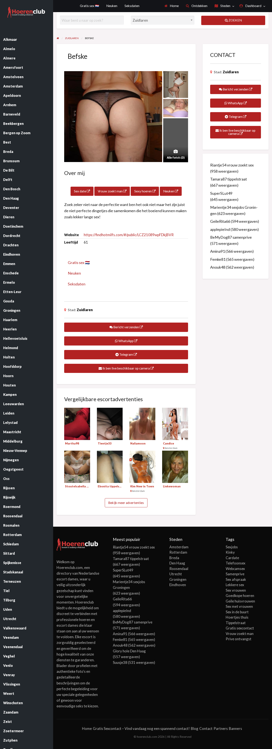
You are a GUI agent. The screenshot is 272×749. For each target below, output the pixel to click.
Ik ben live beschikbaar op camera (126, 368)
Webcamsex (235, 568)
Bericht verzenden (126, 327)
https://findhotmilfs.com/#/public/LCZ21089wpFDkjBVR (129, 235)
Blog (194, 728)
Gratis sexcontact (240, 628)
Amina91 (217, 251)
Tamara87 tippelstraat (228, 179)
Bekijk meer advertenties (126, 503)
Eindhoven (177, 585)
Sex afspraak (236, 579)
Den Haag (177, 563)
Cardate (232, 558)
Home (174, 6)
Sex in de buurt (237, 612)
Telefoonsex (235, 563)
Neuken (111, 6)
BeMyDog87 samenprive (231, 237)
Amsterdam (178, 547)
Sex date (80, 191)
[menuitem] (172, 6)
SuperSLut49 (221, 193)
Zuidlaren (85, 310)
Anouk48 (217, 267)
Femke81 (217, 259)
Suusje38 (120, 662)
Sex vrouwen (236, 590)
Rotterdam (178, 552)
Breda (174, 558)
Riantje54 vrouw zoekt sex (232, 165)
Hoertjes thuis (237, 617)
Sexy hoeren (143, 191)
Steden (225, 6)
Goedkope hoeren (240, 595)
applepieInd (220, 229)
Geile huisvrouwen (240, 601)
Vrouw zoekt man (110, 191)
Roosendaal (178, 568)
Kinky (230, 552)
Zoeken (235, 20)
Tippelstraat (236, 623)
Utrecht (175, 574)
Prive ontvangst (238, 639)
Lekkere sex (235, 585)
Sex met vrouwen (239, 606)
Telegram (126, 354)
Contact (205, 728)
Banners (235, 728)
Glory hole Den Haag (129, 651)
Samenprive (235, 574)
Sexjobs (232, 547)
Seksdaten (132, 6)
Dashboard (253, 6)
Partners (221, 728)
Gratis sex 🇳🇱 (89, 6)
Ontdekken (199, 6)
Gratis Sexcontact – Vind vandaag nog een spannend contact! (141, 728)
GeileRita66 (220, 221)
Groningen (177, 579)
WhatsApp (126, 341)
